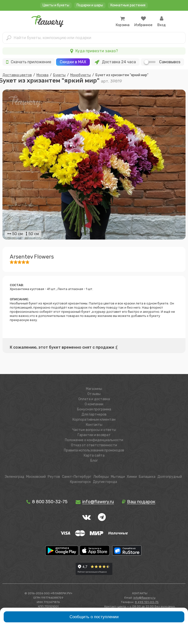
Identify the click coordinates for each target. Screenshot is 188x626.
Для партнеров (94, 414)
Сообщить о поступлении (94, 617)
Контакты (94, 425)
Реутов (54, 477)
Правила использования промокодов (94, 450)
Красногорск (80, 482)
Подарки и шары (90, 5)
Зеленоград (14, 477)
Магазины (94, 389)
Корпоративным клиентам (94, 419)
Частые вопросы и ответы (94, 430)
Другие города (105, 482)
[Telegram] (101, 517)
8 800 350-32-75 (49, 501)
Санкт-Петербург (76, 477)
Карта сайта (94, 455)
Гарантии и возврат (94, 435)
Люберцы (101, 477)
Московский (36, 477)
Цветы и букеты (56, 5)
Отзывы (94, 394)
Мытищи (118, 477)
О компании (94, 404)
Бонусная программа (94, 409)
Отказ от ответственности (94, 445)
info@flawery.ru (144, 597)
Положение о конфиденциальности (94, 440)
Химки (132, 477)
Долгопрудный (169, 477)
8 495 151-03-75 (147, 602)
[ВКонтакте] (86, 517)
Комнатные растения (127, 5)
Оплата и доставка (94, 399)
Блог (94, 461)
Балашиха (147, 477)
